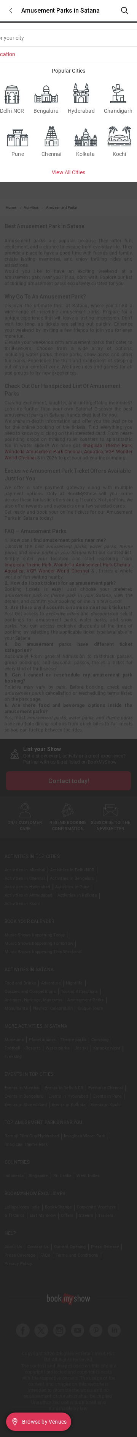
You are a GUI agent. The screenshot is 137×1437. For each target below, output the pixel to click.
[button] (10, 10)
